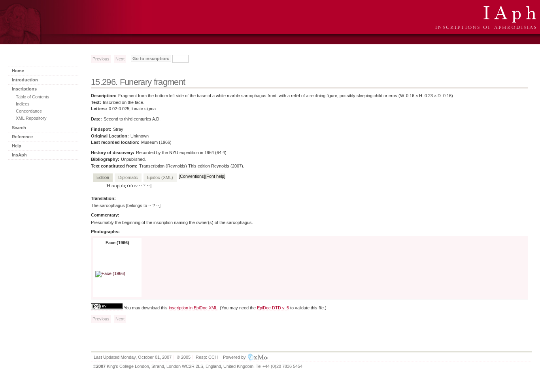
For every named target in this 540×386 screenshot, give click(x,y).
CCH (213, 357)
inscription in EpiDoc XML (193, 307)
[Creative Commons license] (107, 308)
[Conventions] (192, 176)
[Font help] (215, 176)
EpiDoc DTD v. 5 (273, 307)
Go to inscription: (151, 58)
